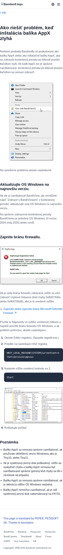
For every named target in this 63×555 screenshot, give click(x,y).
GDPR (7, 541)
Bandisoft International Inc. (39, 548)
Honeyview (50, 532)
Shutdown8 (26, 536)
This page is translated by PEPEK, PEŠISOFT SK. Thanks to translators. (31, 520)
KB (34, 541)
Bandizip (22, 532)
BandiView (9, 532)
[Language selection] (53, 4)
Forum (48, 536)
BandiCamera (10, 536)
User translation (21, 541)
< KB (3, 12)
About (38, 536)
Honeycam (35, 532)
